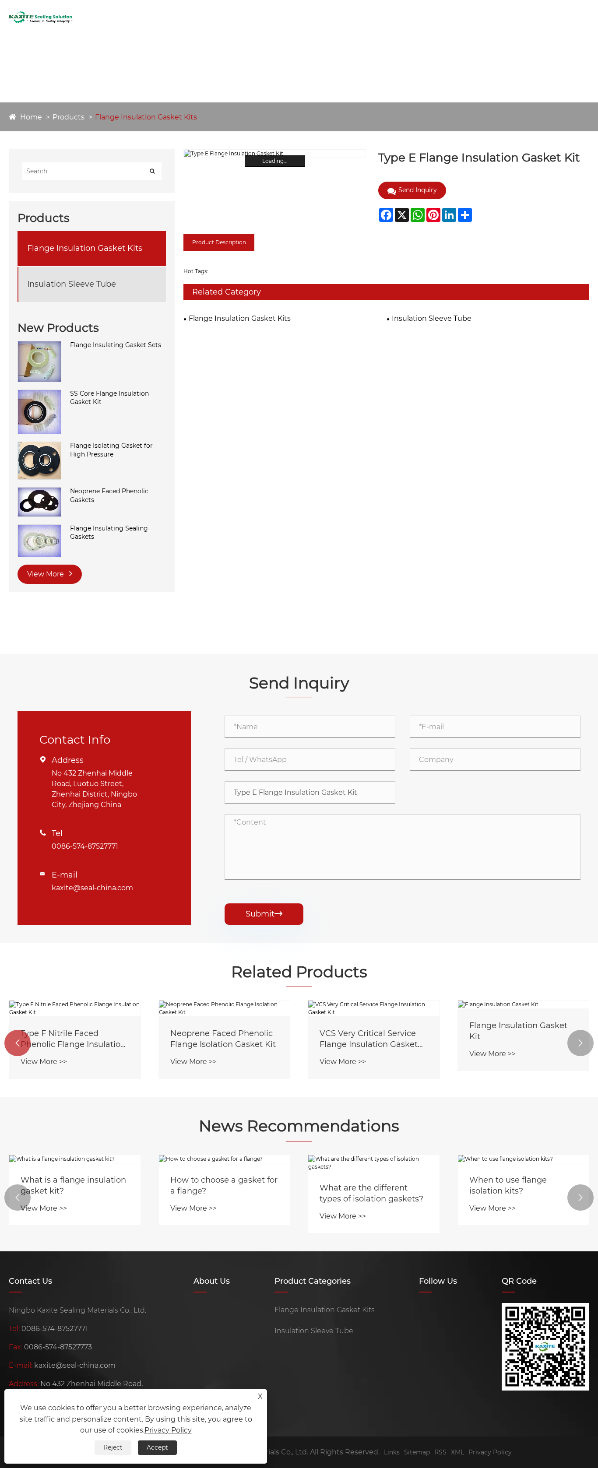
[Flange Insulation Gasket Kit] (523, 1004)
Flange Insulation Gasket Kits (146, 117)
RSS (440, 1452)
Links (392, 1452)
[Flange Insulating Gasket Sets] (39, 345)
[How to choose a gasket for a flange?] (224, 1159)
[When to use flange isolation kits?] (523, 1159)
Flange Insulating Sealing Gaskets (109, 532)
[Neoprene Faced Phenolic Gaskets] (39, 491)
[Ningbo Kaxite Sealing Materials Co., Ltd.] (41, 17)
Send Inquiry (374, 17)
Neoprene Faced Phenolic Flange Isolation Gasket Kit (223, 1039)
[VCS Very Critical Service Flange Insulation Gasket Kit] (374, 1008)
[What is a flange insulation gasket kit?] (75, 1159)
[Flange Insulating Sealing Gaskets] (39, 529)
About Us (202, 17)
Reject (113, 1447)
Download (320, 17)
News (282, 17)
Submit (264, 914)
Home (168, 17)
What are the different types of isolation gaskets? (371, 1193)
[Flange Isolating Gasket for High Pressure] (39, 446)
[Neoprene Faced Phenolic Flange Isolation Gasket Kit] (224, 1008)
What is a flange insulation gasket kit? (73, 1185)
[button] (17, 1043)
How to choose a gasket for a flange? (224, 1185)
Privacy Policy (490, 1452)
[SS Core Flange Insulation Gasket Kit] (39, 394)
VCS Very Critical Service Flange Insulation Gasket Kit (369, 1039)
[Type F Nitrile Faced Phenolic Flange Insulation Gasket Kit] (75, 1008)
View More (46, 574)
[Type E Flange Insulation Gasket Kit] (275, 154)
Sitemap (417, 1452)
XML (457, 1452)
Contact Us (428, 17)
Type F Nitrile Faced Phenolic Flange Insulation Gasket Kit (73, 1039)
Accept (157, 1447)
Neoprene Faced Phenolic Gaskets (109, 495)
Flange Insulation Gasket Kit (518, 1031)
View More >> (44, 1061)
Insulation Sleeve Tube (71, 284)
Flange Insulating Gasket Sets (115, 345)
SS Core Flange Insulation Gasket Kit (109, 398)
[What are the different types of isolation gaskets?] (374, 1163)
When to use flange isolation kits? (508, 1185)
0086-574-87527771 (85, 846)
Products (245, 17)
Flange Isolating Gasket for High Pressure (111, 450)
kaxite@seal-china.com (92, 888)
